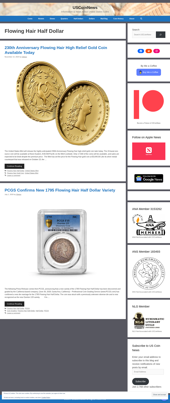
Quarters (64, 19)
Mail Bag (104, 19)
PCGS (27, 308)
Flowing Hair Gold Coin (15, 173)
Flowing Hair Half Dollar (15, 171)
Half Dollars (78, 19)
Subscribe (140, 381)
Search (135, 29)
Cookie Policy (46, 397)
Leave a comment (13, 175)
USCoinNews (85, 7)
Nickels (41, 19)
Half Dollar (39, 311)
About (131, 19)
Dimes (52, 19)
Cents (30, 19)
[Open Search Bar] (141, 19)
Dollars (92, 19)
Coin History (118, 19)
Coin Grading (12, 311)
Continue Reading (14, 166)
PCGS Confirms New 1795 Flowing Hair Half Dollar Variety (60, 190)
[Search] (160, 34)
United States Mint (32, 171)
